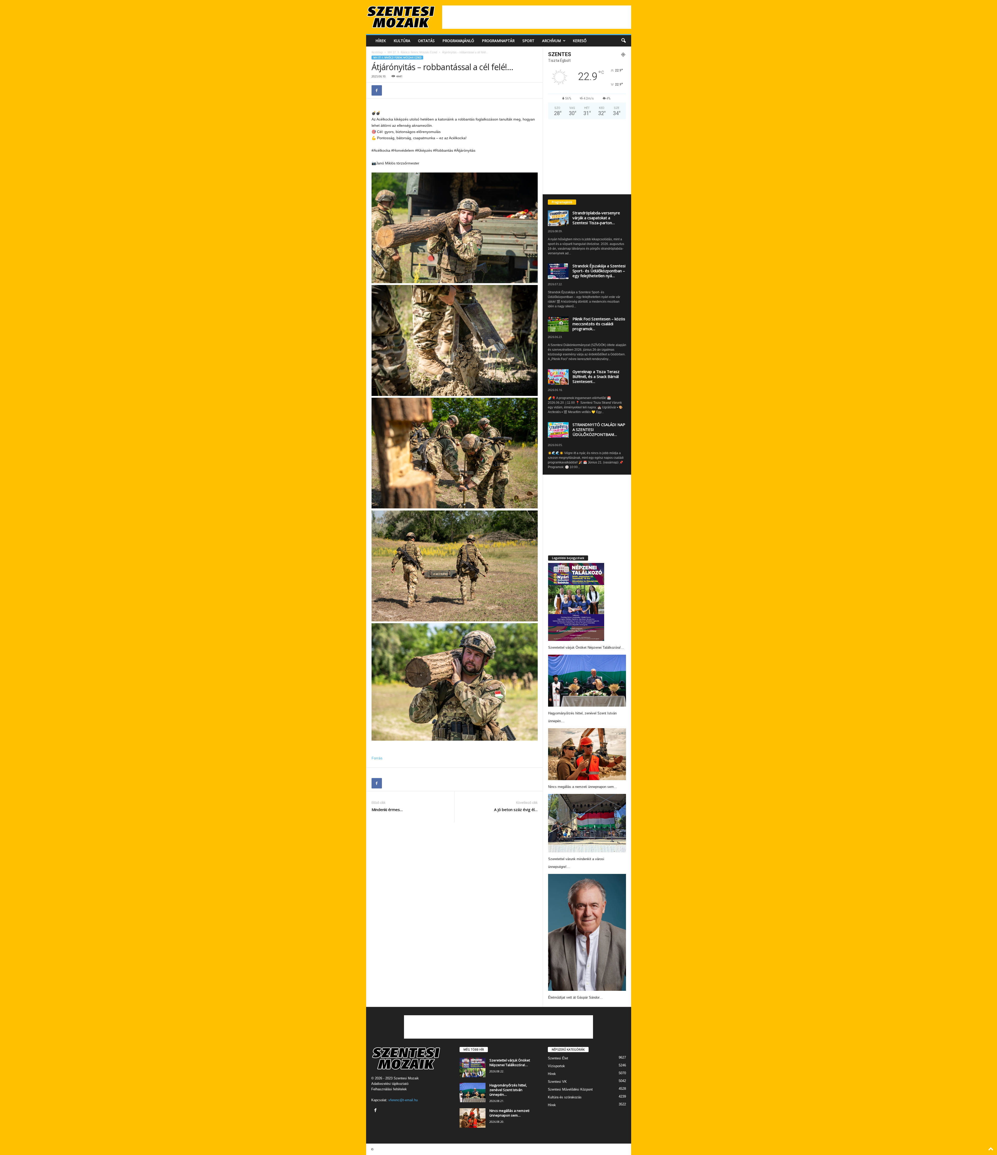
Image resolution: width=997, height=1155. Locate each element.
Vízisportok (556, 1066)
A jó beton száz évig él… (515, 809)
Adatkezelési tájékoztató (389, 1084)
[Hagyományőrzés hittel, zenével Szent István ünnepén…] (587, 681)
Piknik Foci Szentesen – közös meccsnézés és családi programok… (598, 323)
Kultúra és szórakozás (565, 1097)
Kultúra (402, 40)
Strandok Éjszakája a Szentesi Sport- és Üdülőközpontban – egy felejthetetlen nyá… (598, 270)
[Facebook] (377, 90)
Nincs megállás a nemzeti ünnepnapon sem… (582, 787)
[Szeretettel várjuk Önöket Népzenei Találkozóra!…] (576, 602)
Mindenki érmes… (387, 809)
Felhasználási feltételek (389, 1089)
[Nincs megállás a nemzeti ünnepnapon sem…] (587, 754)
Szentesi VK (557, 1082)
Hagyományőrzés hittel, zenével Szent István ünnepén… (508, 1090)
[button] (623, 41)
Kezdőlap (377, 52)
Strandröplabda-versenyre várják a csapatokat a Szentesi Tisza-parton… (596, 217)
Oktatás (426, 40)
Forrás (377, 758)
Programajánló (458, 40)
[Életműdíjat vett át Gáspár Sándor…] (587, 932)
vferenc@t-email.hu (403, 1100)
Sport (528, 40)
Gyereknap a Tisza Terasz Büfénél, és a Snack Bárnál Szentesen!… (595, 376)
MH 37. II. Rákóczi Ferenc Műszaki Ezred (412, 52)
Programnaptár (498, 40)
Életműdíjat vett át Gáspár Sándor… (575, 997)
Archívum (551, 40)
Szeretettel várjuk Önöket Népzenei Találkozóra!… (586, 647)
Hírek (380, 40)
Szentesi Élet (558, 1058)
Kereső (580, 40)
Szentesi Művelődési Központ (570, 1089)
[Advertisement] (536, 17)
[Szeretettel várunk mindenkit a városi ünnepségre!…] (587, 823)
